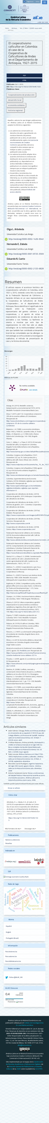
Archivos (14, 28)
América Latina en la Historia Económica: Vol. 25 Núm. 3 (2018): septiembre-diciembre (25, 759)
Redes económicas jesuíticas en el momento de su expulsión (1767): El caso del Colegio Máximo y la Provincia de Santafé (26, 733)
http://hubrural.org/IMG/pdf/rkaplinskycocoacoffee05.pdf (26, 592)
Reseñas (8, 843)
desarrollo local (14, 100)
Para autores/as (11, 956)
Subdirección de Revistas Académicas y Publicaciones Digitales (24, 1063)
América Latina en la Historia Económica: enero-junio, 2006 (24, 779)
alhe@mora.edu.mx (24, 1045)
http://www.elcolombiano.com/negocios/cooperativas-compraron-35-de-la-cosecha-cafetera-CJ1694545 (26, 423)
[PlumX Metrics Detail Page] (12, 388)
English (8, 932)
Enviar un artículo (14, 788)
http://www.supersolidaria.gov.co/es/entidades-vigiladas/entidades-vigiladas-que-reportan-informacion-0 (24, 488)
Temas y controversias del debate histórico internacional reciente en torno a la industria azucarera (26, 775)
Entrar (37, 1)
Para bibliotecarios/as (13, 961)
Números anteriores (12, 839)
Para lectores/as (11, 951)
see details (33, 390)
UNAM (18, 1068)
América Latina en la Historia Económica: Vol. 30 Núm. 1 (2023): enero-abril (26, 738)
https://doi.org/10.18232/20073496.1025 (25, 86)
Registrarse (30, 1)
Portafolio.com (25, 650)
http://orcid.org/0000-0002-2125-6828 (26, 268)
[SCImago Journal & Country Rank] (16, 876)
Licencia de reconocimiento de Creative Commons (24, 142)
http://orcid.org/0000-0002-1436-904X (26, 239)
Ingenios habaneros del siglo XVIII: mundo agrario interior (25, 765)
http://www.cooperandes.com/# (18, 523)
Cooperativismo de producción (21, 95)
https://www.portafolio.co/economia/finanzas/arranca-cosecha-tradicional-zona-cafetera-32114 (26, 654)
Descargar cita (30, 828)
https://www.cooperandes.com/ (23, 529)
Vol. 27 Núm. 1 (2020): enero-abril (31, 28)
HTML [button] (24, 80)
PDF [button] (24, 75)
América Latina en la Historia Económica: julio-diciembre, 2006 (25, 768)
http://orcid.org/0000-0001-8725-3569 (26, 254)
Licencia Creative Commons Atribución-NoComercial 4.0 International (24, 207)
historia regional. (15, 110)
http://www (10, 702)
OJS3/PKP (38, 1068)
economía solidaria (16, 105)
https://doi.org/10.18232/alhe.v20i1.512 (24, 611)
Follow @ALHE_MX (16, 977)
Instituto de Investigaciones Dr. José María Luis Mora (30, 1024)
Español (9, 926)
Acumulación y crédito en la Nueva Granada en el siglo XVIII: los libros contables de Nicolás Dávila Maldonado (26, 745)
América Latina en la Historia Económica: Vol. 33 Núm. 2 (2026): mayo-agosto (25, 750)
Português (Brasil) (12, 938)
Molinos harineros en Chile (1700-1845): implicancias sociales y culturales (25, 755)
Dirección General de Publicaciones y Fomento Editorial (24, 1067)
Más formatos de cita (12, 828)
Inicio (7, 28)
